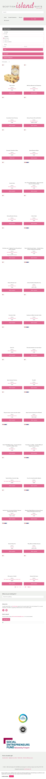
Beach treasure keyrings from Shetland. (34, 412)
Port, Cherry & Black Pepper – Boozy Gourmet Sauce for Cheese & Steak (34, 183)
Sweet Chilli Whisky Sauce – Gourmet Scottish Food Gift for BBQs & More (12, 445)
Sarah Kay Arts (34, 415)
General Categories (23, 57)
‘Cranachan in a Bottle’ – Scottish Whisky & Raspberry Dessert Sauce (34, 445)
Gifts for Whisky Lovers (28, 757)
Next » (29, 587)
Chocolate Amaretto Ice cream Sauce (34, 347)
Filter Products (23, 29)
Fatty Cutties (12, 85)
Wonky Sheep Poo (12, 543)
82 (25, 587)
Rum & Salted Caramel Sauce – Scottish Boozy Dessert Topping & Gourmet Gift (34, 249)
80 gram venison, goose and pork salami (12, 412)
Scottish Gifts (5, 757)
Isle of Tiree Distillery (12, 350)
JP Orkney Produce (12, 88)
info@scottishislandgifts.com (18, 616)
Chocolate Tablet (12, 315)
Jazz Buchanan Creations (12, 252)
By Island (23, 53)
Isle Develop (14, 606)
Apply (5, 49)
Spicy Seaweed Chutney (12, 380)
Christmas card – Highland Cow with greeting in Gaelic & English (12, 249)
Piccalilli (34, 380)
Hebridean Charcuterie (12, 415)
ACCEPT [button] (11, 776)
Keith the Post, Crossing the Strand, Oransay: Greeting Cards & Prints (12, 511)
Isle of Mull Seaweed (12, 383)
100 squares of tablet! (12, 576)
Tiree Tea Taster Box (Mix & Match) (34, 478)
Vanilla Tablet (12, 183)
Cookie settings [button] (5, 776)
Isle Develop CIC (27, 769)
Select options (34, 125)
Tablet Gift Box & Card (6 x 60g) (12, 478)
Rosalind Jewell (12, 514)
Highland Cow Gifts (13, 757)
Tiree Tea (34, 285)
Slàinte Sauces (34, 186)
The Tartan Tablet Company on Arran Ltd (12, 481)
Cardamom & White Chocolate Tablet (34, 315)
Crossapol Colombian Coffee (12, 150)
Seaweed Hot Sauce (34, 576)
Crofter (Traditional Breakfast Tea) (34, 282)
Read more (12, 158)
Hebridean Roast (12, 153)
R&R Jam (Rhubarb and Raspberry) (34, 85)
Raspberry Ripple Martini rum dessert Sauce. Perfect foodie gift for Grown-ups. (34, 511)
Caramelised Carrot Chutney (12, 117)
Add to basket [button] (12, 93)
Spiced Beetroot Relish (34, 150)
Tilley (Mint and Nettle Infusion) (34, 543)
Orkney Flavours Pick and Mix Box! (34, 117)
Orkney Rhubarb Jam (12, 282)
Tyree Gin (12, 347)
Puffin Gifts (20, 757)
